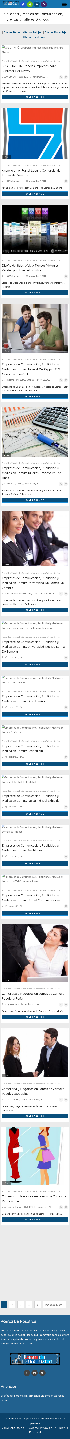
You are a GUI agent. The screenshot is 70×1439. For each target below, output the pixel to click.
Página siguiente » (54, 1304)
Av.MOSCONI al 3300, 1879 (16, 76)
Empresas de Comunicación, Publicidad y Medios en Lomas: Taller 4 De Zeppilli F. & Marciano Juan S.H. (31, 369)
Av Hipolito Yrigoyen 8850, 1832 (18, 1207)
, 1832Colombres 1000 (14, 181)
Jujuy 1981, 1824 (11, 1004)
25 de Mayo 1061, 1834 (14, 1099)
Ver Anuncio (36, 96)
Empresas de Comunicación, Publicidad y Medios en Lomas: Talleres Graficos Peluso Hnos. (31, 473)
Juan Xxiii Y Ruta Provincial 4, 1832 (20, 593)
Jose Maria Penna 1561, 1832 (17, 379)
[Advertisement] (35, 1265)
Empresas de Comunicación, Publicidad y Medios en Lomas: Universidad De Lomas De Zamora (33, 583)
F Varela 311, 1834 (12, 483)
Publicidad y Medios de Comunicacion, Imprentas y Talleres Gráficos (31, 61)
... (29, 1304)
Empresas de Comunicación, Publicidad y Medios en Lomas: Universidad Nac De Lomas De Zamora (33, 647)
